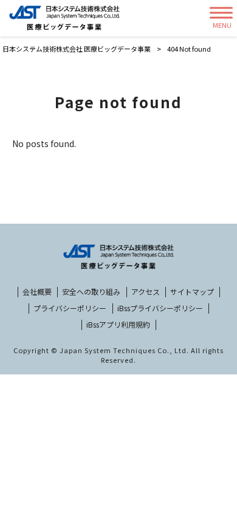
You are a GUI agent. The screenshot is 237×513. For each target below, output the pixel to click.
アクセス (145, 292)
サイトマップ (192, 292)
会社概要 (37, 292)
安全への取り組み (91, 292)
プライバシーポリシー (69, 308)
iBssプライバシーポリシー (160, 308)
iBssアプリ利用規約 (118, 324)
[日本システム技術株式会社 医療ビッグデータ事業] (64, 18)
